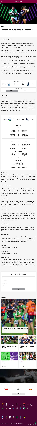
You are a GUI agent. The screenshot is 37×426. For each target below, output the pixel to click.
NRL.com (2, 33)
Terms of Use (2, 423)
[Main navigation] (1, 1)
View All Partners (18, 393)
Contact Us (15, 423)
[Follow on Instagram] (15, 398)
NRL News (2, 26)
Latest (25, 90)
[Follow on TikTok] (8, 398)
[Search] (35, 1)
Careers (11, 423)
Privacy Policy (6, 423)
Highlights (12, 90)
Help (12, 423)
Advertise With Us (20, 423)
